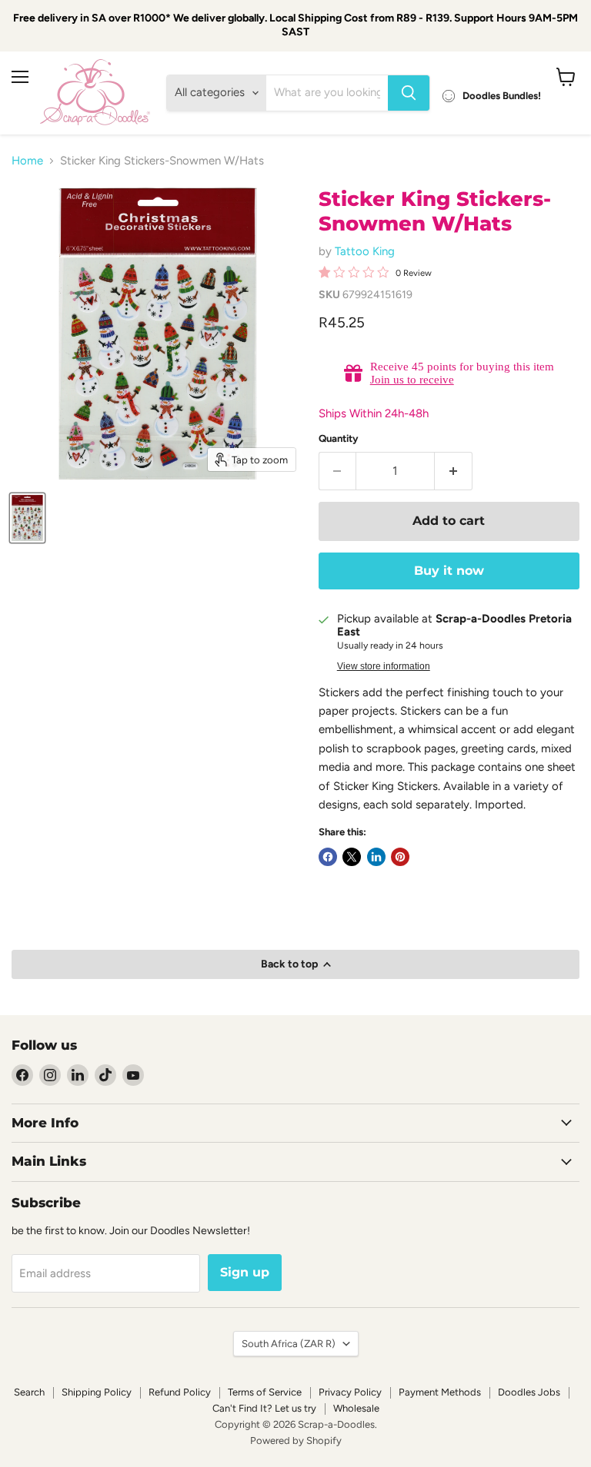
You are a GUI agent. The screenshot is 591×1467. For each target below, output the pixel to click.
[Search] (408, 93)
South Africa (289, 1343)
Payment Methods (440, 1392)
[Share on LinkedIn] (376, 857)
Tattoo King (365, 251)
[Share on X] (351, 857)
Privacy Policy (350, 1392)
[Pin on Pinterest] (400, 857)
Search (29, 1392)
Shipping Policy (97, 1392)
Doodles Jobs (529, 1392)
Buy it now (449, 570)
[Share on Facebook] (328, 857)
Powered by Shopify (296, 1440)
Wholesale (356, 1408)
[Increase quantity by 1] (453, 471)
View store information (383, 666)
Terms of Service (265, 1392)
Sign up (244, 1272)
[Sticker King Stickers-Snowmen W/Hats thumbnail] (27, 518)
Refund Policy (180, 1392)
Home (27, 161)
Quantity (339, 438)
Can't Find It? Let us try (264, 1408)
